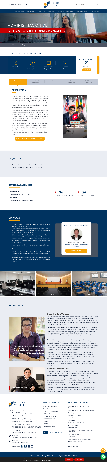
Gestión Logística (73, 418)
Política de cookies (46, 460)
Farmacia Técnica (73, 425)
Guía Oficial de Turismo (74, 434)
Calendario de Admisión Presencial (29, 138)
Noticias (45, 421)
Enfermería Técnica (73, 427)
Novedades (95, 11)
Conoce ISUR (19, 11)
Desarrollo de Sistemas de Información (79, 439)
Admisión (30, 11)
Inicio (10, 11)
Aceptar (69, 459)
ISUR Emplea (47, 414)
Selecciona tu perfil (15, 4)
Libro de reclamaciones (56, 432)
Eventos (45, 423)
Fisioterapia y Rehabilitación (76, 422)
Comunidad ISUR (82, 11)
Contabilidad (71, 420)
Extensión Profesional (49, 416)
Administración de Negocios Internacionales (81, 410)
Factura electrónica (49, 426)
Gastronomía (71, 436)
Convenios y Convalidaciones (51, 411)
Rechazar (79, 459)
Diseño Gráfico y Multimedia (76, 441)
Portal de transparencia (50, 406)
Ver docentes (76, 251)
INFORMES (87, 70)
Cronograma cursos (49, 418)
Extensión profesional (65, 11)
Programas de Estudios (46, 11)
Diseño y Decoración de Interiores (78, 444)
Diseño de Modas (73, 446)
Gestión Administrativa (74, 415)
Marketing (71, 413)
